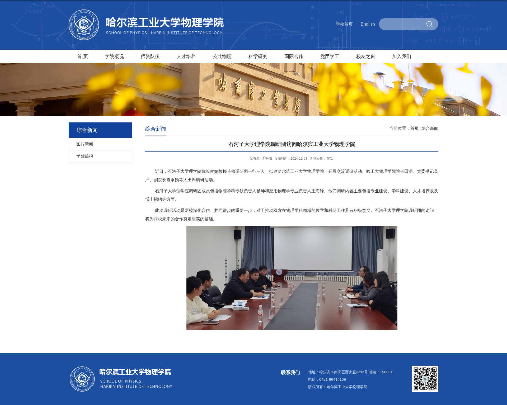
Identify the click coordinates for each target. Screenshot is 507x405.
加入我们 (401, 56)
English (368, 24)
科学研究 (257, 56)
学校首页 (344, 24)
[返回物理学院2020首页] (146, 11)
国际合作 (293, 56)
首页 (414, 128)
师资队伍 (150, 56)
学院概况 (114, 56)
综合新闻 (429, 128)
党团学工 (329, 56)
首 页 (82, 56)
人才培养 (186, 56)
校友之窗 (365, 56)
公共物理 (222, 56)
